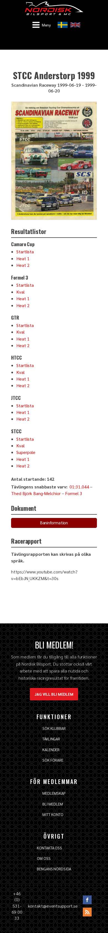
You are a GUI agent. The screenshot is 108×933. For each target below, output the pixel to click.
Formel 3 (73, 493)
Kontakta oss (49, 847)
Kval (20, 292)
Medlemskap (53, 793)
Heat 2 (22, 265)
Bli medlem (52, 803)
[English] (75, 24)
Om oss (43, 858)
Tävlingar (51, 738)
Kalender (51, 749)
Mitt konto (52, 814)
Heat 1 (22, 258)
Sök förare (52, 759)
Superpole (25, 452)
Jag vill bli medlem (54, 694)
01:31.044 (79, 487)
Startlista (25, 251)
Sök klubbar (54, 728)
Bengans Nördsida (54, 868)
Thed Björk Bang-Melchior (36, 493)
